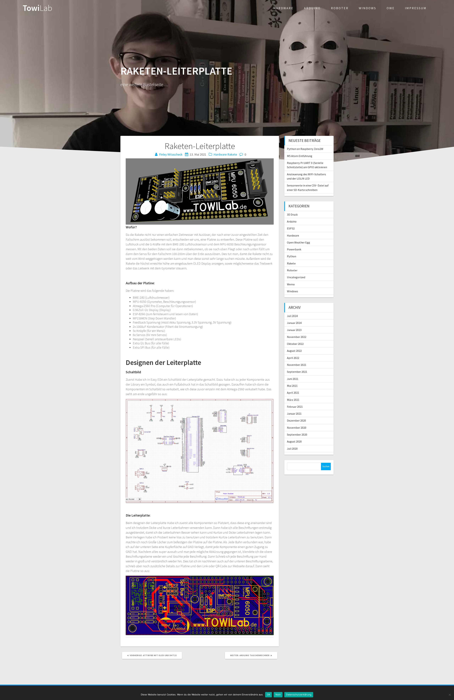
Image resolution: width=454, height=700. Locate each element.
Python (291, 256)
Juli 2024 (292, 316)
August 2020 (294, 441)
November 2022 (296, 337)
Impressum (416, 8)
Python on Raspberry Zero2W (305, 149)
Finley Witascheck (170, 154)
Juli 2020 (292, 448)
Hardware (283, 8)
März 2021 (293, 399)
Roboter (339, 8)
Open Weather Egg (298, 242)
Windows (367, 8)
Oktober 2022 (295, 344)
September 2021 (297, 371)
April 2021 (293, 392)
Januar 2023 (294, 330)
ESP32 (291, 228)
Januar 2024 (294, 323)
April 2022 (293, 358)
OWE (391, 8)
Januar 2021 (294, 413)
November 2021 (296, 365)
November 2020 (296, 427)
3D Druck (292, 214)
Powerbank (294, 249)
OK (268, 694)
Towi (37, 8)
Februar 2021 (295, 406)
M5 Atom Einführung (299, 156)
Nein (278, 694)
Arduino (312, 8)
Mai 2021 (292, 385)
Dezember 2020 (296, 420)
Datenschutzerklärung (298, 694)
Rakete (232, 154)
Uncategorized (296, 277)
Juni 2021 (292, 379)
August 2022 (294, 350)
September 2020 (297, 434)
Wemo (291, 284)
